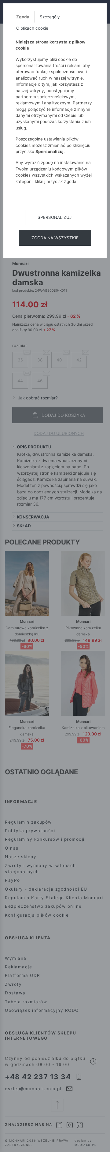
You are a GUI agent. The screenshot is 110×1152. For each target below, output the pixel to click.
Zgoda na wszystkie (55, 237)
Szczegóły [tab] (50, 16)
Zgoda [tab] (22, 16)
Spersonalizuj (55, 217)
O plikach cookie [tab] (32, 28)
